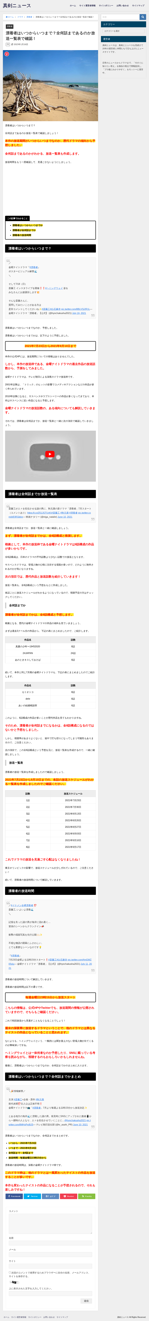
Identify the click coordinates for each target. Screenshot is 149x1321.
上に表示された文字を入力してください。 (31, 1288)
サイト (12, 1261)
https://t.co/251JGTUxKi (39, 513)
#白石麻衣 (55, 309)
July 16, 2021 (79, 313)
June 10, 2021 (65, 517)
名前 (11, 1238)
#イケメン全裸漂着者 (22, 905)
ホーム (73, 6)
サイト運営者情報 (87, 6)
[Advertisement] (50, 191)
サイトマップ (138, 6)
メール (12, 1249)
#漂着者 (34, 267)
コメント (13, 1211)
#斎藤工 (46, 309)
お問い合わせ (123, 6)
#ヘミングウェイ (54, 288)
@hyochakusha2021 (75, 1120)
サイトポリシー (106, 6)
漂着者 (10, 26)
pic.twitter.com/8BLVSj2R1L (75, 309)
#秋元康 (64, 513)
